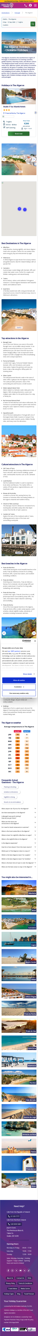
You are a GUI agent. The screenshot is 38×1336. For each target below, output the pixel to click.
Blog (18, 1294)
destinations (6, 13)
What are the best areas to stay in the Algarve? (17, 867)
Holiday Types (9, 1294)
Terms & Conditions (25, 1283)
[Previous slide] (4, 159)
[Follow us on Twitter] (16, 1270)
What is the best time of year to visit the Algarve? (18, 863)
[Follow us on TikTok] (28, 1270)
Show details (27, 674)
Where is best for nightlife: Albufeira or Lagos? (17, 835)
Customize (18, 687)
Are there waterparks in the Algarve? (13, 813)
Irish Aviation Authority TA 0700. (22, 1306)
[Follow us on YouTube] (20, 1270)
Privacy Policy (10, 1283)
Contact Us (20, 1278)
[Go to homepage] (12, 5)
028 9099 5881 (16, 1224)
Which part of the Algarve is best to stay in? (16, 851)
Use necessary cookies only (19, 693)
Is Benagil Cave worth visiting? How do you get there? (11, 817)
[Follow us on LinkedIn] (24, 1270)
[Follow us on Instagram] (12, 1270)
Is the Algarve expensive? (10, 843)
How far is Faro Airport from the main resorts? (17, 847)
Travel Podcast (29, 1294)
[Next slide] (34, 159)
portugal (17, 13)
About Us (10, 1278)
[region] (19, 159)
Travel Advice (12, 1288)
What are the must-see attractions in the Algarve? (10, 822)
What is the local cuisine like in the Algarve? (16, 831)
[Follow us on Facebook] (8, 1270)
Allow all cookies (19, 680)
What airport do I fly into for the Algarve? (15, 809)
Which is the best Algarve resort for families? (16, 859)
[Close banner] (35, 641)
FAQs (29, 1278)
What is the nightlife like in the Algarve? (14, 839)
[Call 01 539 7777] (25, 5)
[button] (35, 112)
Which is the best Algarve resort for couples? (16, 855)
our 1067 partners (14, 651)
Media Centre (25, 1288)
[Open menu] (35, 5)
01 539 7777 (15, 1216)
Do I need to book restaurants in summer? (15, 827)
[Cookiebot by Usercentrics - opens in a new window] (23, 641)
